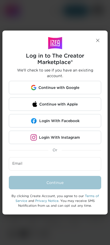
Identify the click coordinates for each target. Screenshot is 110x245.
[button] (97, 40)
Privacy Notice (46, 201)
